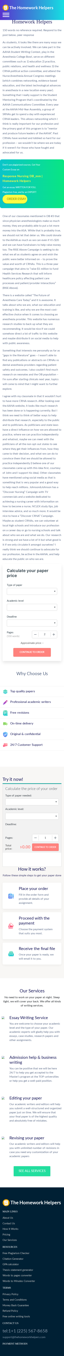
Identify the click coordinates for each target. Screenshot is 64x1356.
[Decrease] (35, 634)
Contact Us (9, 1223)
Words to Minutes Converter (19, 1281)
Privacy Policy (10, 1294)
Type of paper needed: (18, 795)
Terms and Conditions (15, 1300)
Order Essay (16, 199)
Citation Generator (13, 1259)
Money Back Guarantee (16, 1305)
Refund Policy (10, 1311)
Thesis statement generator (18, 1270)
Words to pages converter (17, 1275)
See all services (32, 1171)
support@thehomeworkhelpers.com (24, 1337)
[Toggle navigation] (6, 14)
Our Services (10, 1240)
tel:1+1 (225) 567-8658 (25, 1331)
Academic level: (14, 809)
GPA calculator (11, 1264)
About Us (8, 1218)
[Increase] (54, 634)
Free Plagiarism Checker (16, 1253)
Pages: (9, 837)
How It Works (10, 1229)
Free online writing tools (16, 1316)
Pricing (6, 1234)
